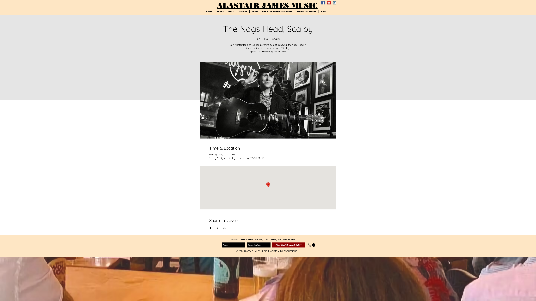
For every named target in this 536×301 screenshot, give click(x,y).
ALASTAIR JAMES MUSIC (267, 5)
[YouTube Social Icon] (329, 2)
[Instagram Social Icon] (334, 2)
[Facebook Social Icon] (323, 2)
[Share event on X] (217, 228)
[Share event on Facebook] (210, 228)
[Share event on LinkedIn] (224, 228)
